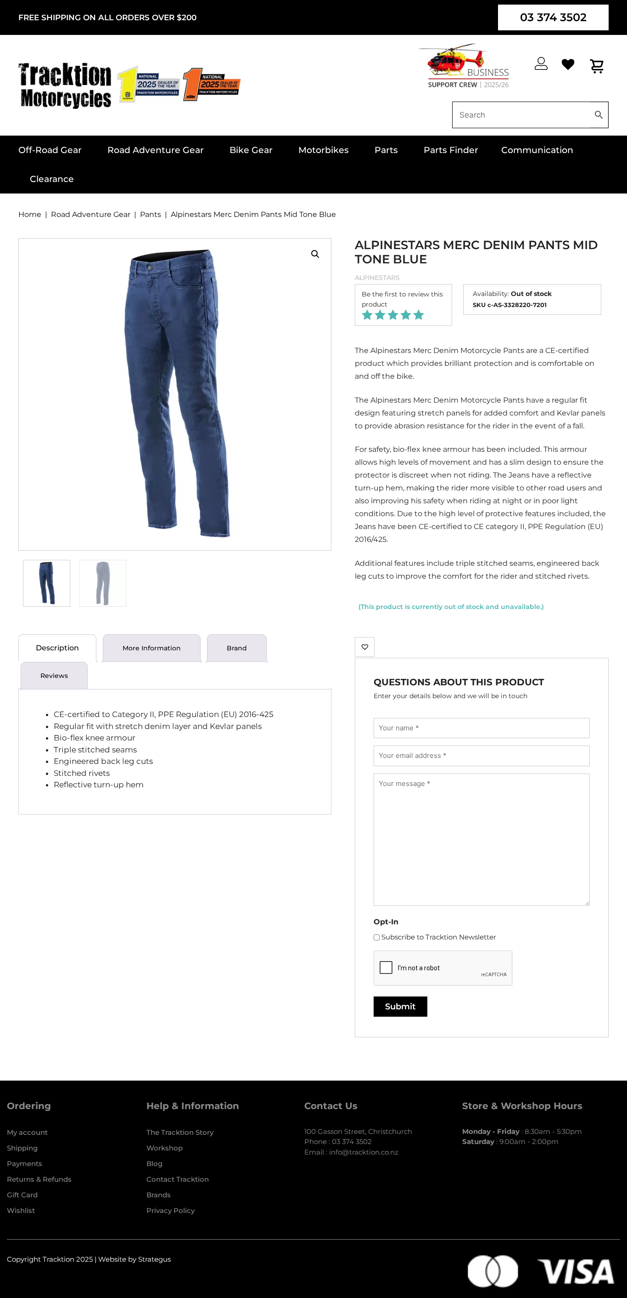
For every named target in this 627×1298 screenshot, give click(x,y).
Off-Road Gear (50, 150)
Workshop (164, 1148)
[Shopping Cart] (597, 66)
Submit (400, 1007)
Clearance (52, 179)
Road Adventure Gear (155, 150)
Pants (150, 214)
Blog (154, 1163)
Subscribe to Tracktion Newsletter (438, 937)
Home (29, 214)
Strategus (154, 1259)
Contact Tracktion (177, 1179)
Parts (386, 150)
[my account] (541, 63)
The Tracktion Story (179, 1132)
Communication (537, 150)
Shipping (22, 1148)
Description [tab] (57, 647)
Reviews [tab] (54, 676)
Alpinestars (377, 277)
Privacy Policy (170, 1210)
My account (27, 1132)
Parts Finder (451, 150)
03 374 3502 (553, 17)
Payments (24, 1163)
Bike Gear (251, 150)
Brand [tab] (237, 648)
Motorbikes (323, 150)
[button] (315, 254)
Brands (158, 1194)
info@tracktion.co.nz (363, 1152)
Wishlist (21, 1210)
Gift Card (22, 1194)
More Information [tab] (152, 648)
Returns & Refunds (39, 1179)
